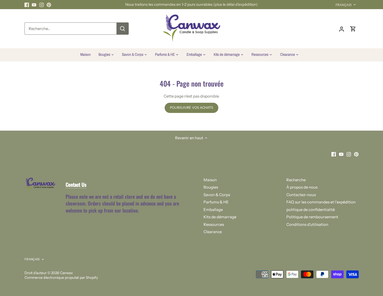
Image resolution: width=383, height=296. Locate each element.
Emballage (213, 209)
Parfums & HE (216, 202)
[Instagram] (41, 4)
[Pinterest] (49, 4)
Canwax (66, 273)
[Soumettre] (122, 28)
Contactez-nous (301, 194)
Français (344, 5)
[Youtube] (34, 4)
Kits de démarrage (219, 216)
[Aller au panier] (353, 28)
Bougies (210, 187)
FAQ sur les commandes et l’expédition (321, 202)
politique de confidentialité (310, 209)
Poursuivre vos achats (191, 108)
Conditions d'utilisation (307, 224)
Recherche (296, 179)
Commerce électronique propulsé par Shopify (61, 277)
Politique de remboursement (312, 216)
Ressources (213, 224)
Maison (210, 179)
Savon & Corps (216, 194)
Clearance (212, 231)
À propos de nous (302, 187)
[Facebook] (26, 4)
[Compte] (341, 28)
